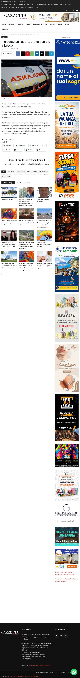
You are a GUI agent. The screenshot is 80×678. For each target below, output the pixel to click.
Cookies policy (26, 659)
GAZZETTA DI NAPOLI (66, 4)
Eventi (28, 24)
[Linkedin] (77, 10)
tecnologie (28, 676)
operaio (46, 174)
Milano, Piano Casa (7, 199)
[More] (56, 53)
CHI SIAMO (4, 4)
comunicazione (20, 676)
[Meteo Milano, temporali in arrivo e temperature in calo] (9, 213)
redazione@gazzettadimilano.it (40, 665)
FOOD (45, 24)
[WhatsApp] (32, 53)
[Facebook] (70, 10)
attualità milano (43, 171)
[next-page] (6, 274)
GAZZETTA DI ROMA (53, 4)
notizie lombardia (18, 174)
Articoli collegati (8, 183)
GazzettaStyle (37, 24)
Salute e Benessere (56, 24)
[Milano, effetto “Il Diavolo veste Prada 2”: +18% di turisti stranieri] (9, 235)
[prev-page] (2, 274)
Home (4, 24)
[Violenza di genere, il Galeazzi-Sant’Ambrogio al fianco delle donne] (9, 256)
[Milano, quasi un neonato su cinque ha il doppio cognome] (44, 256)
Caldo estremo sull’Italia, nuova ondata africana (44, 244)
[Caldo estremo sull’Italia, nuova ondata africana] (44, 235)
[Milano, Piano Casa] (9, 192)
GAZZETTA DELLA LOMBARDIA (17, 4)
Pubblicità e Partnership (67, 672)
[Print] (47, 53)
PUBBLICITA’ (38, 7)
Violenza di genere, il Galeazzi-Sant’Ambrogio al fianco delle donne (9, 266)
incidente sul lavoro (31, 174)
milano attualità (6, 176)
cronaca (29, 171)
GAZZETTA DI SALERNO (7, 7)
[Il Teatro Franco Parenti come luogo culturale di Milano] (26, 213)
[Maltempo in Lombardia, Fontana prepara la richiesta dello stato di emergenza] (26, 235)
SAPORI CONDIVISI (21, 7)
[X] (23, 53)
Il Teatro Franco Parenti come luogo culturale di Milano (26, 223)
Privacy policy (54, 672)
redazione (6, 49)
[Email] (42, 53)
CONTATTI (30, 7)
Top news (9, 34)
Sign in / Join (22, 1)
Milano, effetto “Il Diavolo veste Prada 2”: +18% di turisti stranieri (8, 244)
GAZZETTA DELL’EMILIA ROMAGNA (36, 4)
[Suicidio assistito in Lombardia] (44, 192)
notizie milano (21, 171)
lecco (40, 174)
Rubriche (5, 29)
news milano (11, 171)
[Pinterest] (27, 53)
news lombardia (6, 174)
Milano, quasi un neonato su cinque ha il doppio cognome (44, 266)
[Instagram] (73, 10)
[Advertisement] (66, 604)
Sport (67, 24)
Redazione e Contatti (42, 672)
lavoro (35, 171)
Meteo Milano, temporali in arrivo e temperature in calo (9, 223)
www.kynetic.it (36, 676)
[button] (67, 10)
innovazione (11, 676)
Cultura (20, 24)
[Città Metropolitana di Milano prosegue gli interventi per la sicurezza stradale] (44, 213)
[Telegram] (51, 53)
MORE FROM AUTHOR (23, 183)
